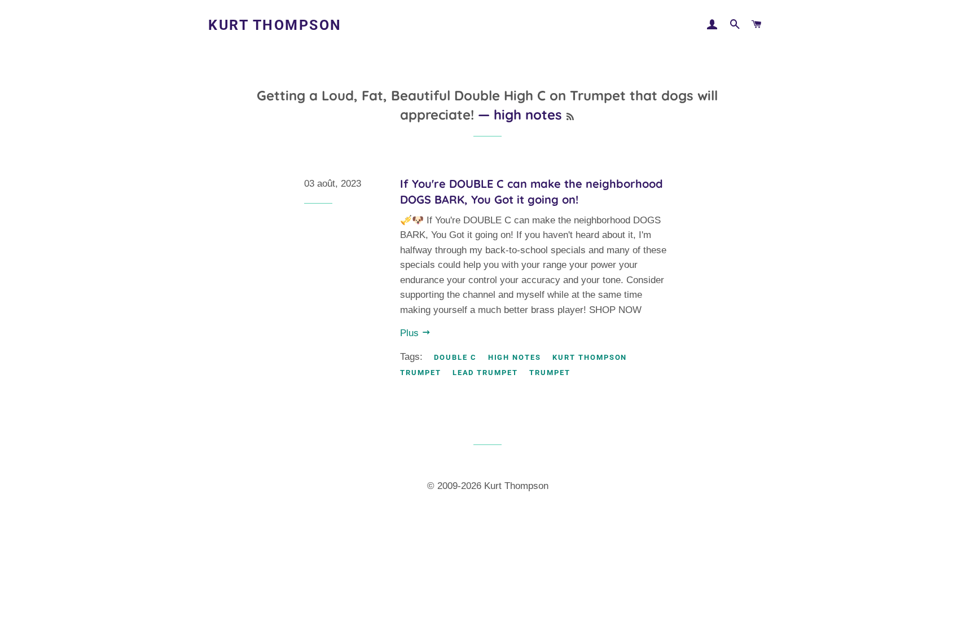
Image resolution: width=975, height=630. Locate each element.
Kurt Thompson (275, 25)
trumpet (549, 372)
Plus (410, 333)
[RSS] (570, 117)
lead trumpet (485, 372)
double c (455, 357)
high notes (515, 357)
